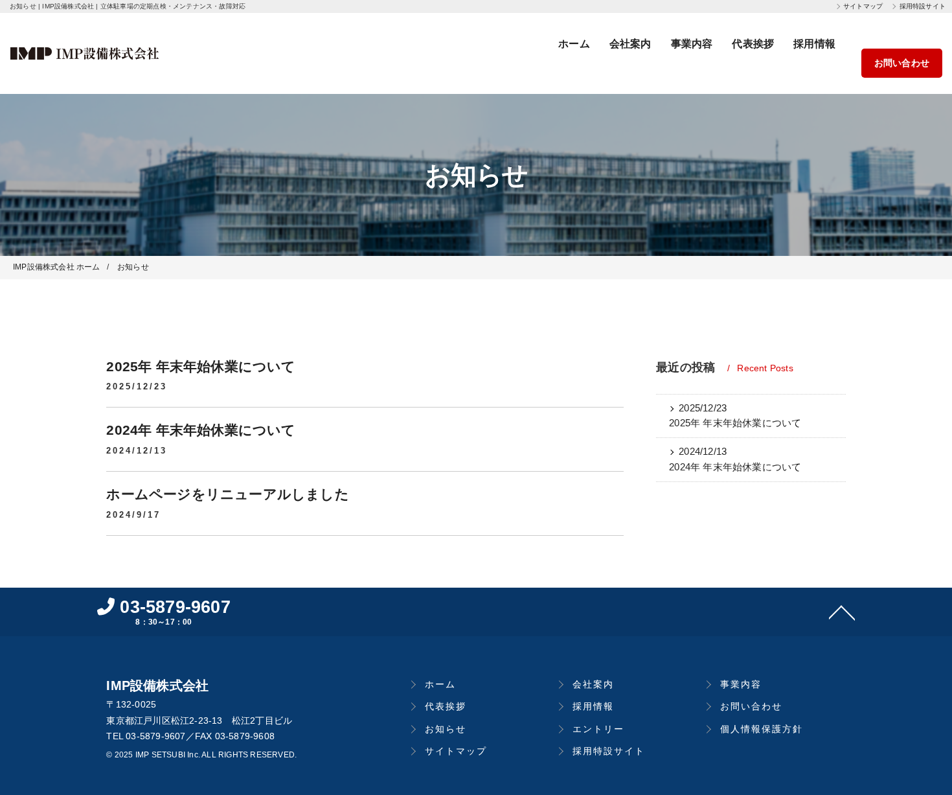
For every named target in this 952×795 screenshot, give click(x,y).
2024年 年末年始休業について (200, 429)
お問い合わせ (901, 63)
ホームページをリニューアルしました (227, 494)
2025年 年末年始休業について (200, 366)
